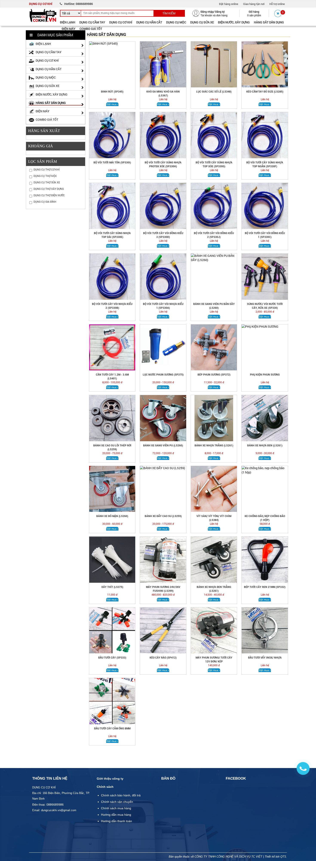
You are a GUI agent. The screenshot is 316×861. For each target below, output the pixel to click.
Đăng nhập (207, 11)
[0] (277, 13)
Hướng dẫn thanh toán (116, 821)
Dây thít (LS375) (112, 587)
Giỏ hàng (254, 11)
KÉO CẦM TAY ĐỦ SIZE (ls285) (264, 91)
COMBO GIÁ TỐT (91, 29)
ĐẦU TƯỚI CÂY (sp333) (112, 657)
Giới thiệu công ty (110, 778)
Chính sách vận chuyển (117, 801)
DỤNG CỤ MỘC (176, 22)
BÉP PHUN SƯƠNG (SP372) (214, 374)
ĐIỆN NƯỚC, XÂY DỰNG (234, 22)
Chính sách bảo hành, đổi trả (121, 795)
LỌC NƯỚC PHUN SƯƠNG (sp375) (163, 374)
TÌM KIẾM (169, 13)
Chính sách (105, 786)
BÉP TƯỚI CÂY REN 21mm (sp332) (264, 587)
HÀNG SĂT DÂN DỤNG (269, 22)
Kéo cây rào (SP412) (163, 657)
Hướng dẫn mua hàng (116, 814)
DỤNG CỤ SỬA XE (202, 22)
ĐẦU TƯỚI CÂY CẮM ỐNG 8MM (112, 728)
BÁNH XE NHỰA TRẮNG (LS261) (214, 445)
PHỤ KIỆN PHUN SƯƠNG (265, 374)
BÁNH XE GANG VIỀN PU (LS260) (163, 445)
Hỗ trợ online (277, 4)
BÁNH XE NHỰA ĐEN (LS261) (264, 445)
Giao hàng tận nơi (253, 4)
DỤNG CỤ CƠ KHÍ (120, 22)
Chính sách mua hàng (116, 808)
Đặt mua (112, 104)
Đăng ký (220, 11)
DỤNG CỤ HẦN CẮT (149, 22)
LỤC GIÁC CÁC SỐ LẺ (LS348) (214, 91)
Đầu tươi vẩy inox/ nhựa (265, 657)
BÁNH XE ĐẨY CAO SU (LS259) (163, 516)
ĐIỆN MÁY (68, 29)
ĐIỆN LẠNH (67, 22)
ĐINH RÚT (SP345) (112, 91)
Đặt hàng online (228, 4)
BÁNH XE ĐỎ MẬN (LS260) (112, 516)
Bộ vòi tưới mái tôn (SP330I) (112, 162)
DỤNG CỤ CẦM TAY (92, 22)
